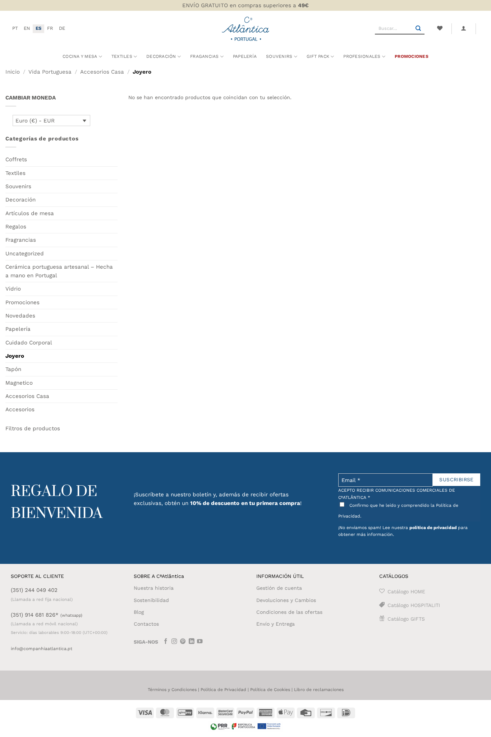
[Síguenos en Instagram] (174, 642)
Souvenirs (18, 186)
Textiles (121, 56)
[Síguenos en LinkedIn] (191, 642)
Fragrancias (20, 240)
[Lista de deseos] (439, 28)
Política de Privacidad (223, 689)
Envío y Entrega (275, 624)
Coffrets (16, 159)
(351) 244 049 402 (34, 590)
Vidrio (13, 289)
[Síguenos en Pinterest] (183, 642)
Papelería (245, 56)
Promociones (411, 56)
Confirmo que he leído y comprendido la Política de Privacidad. (398, 511)
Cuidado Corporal (28, 342)
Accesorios (20, 409)
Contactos (146, 624)
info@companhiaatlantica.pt (41, 648)
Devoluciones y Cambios (286, 600)
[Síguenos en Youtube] (200, 642)
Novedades (20, 315)
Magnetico (19, 383)
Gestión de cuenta (279, 588)
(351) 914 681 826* (46, 615)
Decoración (20, 199)
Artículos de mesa (29, 213)
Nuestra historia (154, 588)
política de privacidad (433, 527)
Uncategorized (24, 253)
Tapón (13, 369)
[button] (464, 28)
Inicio (12, 72)
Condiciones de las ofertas (289, 612)
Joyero (14, 356)
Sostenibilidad (151, 600)
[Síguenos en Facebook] (166, 642)
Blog (139, 612)
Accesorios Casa (102, 72)
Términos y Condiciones (172, 689)
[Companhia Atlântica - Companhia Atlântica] (245, 28)
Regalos (15, 226)
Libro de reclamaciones (319, 689)
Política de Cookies (270, 689)
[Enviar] (418, 28)
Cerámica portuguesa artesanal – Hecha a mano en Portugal (59, 271)
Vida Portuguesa (50, 72)
